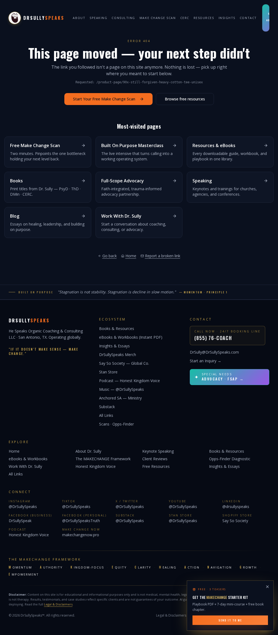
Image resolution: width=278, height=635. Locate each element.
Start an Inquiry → (205, 360)
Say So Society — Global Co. (124, 363)
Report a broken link (162, 255)
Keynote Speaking (158, 451)
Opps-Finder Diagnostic (229, 458)
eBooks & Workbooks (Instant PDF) (130, 337)
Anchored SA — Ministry (120, 398)
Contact (248, 18)
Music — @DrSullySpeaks (121, 389)
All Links (106, 415)
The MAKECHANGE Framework (103, 458)
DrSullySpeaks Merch (117, 354)
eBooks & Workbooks (28, 458)
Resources (204, 18)
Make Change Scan (158, 18)
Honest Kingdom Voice (95, 466)
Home (130, 255)
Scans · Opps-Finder (116, 424)
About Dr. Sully (88, 451)
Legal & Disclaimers (58, 604)
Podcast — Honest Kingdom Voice (129, 380)
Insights (227, 18)
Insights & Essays (114, 345)
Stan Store (108, 371)
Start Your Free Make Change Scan (104, 98)
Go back (109, 255)
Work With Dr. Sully (25, 466)
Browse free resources (185, 98)
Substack (107, 406)
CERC (184, 18)
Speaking (98, 18)
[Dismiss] (267, 586)
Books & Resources (116, 328)
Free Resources (156, 466)
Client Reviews (155, 458)
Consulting (123, 18)
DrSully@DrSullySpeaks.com (214, 352)
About (79, 18)
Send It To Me (230, 620)
